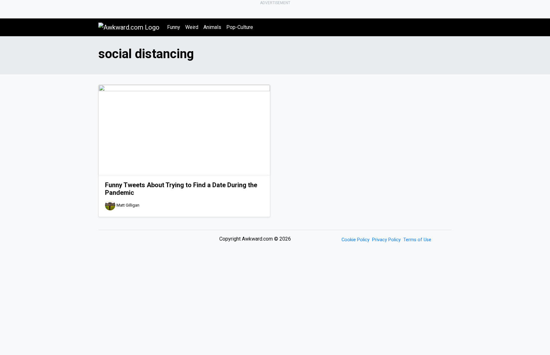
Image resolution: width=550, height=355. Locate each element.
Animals (212, 27)
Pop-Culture (239, 27)
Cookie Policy (356, 239)
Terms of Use (417, 239)
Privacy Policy (386, 239)
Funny (173, 27)
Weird (191, 27)
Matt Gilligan (127, 205)
